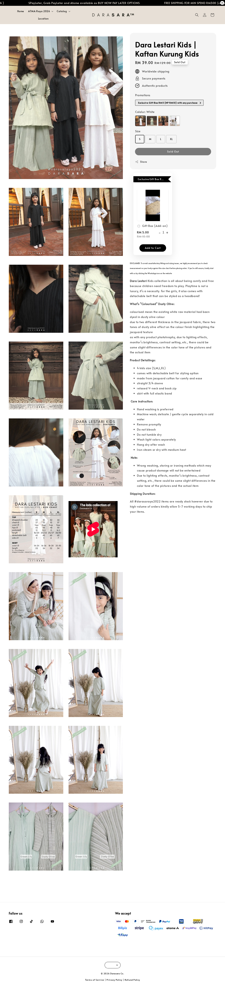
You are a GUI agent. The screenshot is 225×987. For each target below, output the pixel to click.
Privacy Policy (114, 979)
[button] (197, 15)
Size (137, 131)
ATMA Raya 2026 (39, 11)
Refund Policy (132, 979)
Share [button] (143, 162)
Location (43, 18)
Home (20, 11)
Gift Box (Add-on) (155, 226)
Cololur (145, 112)
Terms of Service (94, 979)
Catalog (62, 11)
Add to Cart (153, 248)
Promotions (142, 95)
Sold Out (173, 151)
